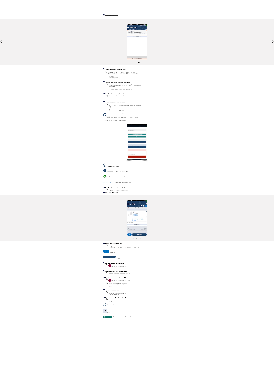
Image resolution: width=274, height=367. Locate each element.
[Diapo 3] (136, 238)
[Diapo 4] (138, 62)
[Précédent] (1, 42)
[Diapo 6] (140, 238)
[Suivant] (273, 42)
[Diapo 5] (139, 62)
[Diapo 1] (134, 62)
